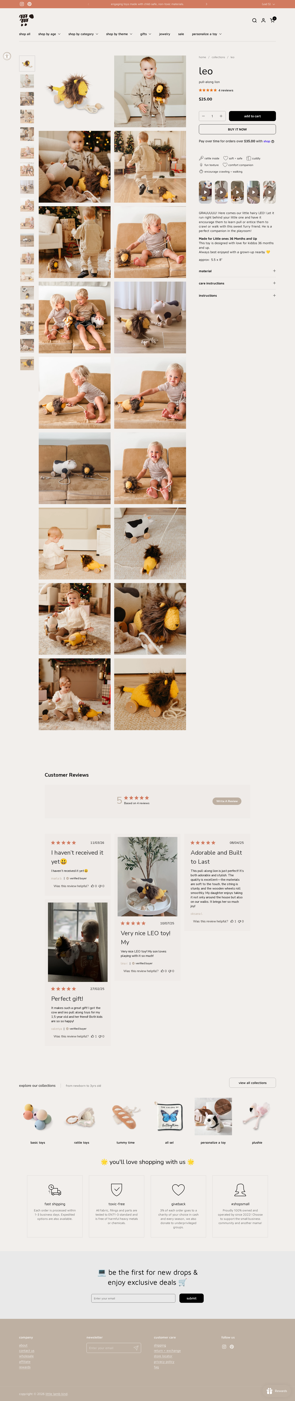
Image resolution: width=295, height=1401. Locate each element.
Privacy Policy (164, 1361)
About (23, 1345)
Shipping (160, 1345)
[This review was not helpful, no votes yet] (100, 886)
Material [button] (205, 271)
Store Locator (163, 1356)
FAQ (156, 1367)
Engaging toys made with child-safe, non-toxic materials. (147, 3)
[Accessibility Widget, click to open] (7, 56)
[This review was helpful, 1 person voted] (232, 921)
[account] (263, 20)
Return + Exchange (167, 1350)
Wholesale (26, 1356)
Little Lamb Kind (56, 1394)
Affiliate (25, 1361)
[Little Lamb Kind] (26, 20)
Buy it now (237, 129)
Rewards (25, 1367)
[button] (254, 20)
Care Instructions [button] (211, 283)
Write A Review (227, 801)
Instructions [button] (208, 295)
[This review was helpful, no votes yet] (92, 886)
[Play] (205, 192)
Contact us (26, 1350)
